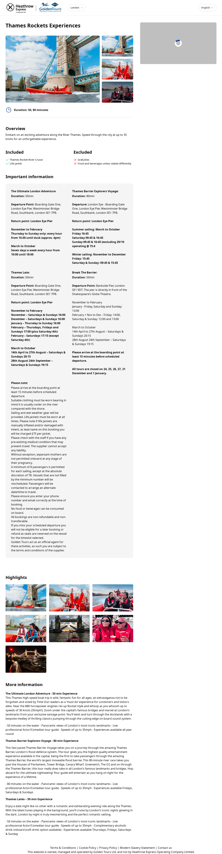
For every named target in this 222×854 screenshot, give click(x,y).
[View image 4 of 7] (26, 629)
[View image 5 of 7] (69, 629)
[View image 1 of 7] (117, 46)
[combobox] (207, 7)
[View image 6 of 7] (112, 629)
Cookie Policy (87, 848)
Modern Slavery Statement (137, 848)
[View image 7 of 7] (26, 659)
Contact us (165, 848)
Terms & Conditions (63, 848)
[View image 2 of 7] (117, 69)
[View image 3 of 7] (112, 598)
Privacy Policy (108, 848)
